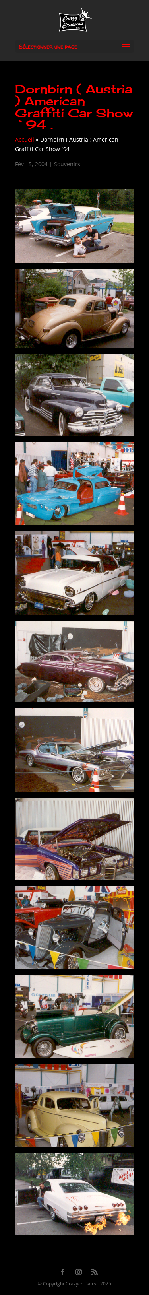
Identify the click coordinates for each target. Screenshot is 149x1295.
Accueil (24, 139)
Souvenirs (67, 164)
